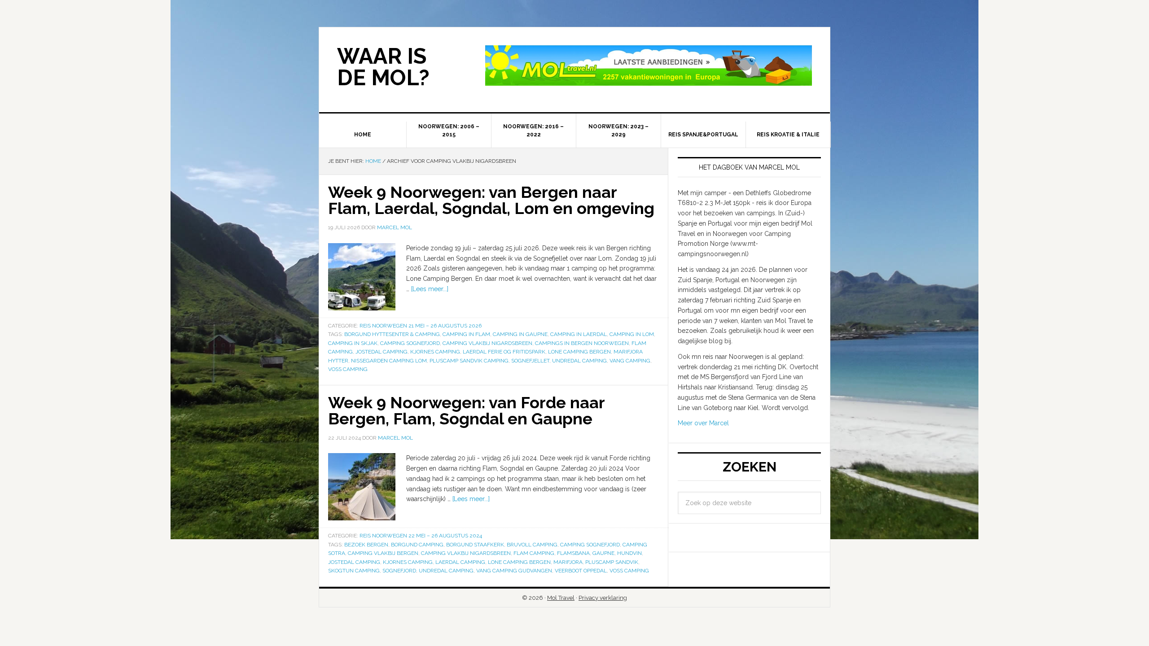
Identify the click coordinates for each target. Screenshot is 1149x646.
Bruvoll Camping (532, 544)
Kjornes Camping (435, 352)
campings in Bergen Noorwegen (582, 343)
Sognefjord (399, 570)
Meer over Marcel (703, 423)
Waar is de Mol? (383, 67)
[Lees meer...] (429, 288)
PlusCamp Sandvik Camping (469, 361)
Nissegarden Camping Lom (389, 361)
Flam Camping (533, 553)
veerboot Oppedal (581, 570)
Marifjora (568, 562)
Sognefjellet (530, 361)
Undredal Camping (579, 361)
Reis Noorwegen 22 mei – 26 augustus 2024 (421, 536)
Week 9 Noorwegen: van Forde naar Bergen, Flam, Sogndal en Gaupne (466, 410)
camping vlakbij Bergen (383, 553)
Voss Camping (348, 369)
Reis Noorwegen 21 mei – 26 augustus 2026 (421, 326)
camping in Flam (466, 334)
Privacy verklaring (603, 597)
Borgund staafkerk (475, 544)
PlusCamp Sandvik (611, 562)
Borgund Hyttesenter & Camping (392, 334)
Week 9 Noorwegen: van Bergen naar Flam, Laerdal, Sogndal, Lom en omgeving (491, 200)
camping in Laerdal (578, 334)
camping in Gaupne (520, 334)
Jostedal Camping (381, 352)
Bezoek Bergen (366, 544)
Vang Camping (630, 361)
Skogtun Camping (354, 570)
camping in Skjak (352, 343)
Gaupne (603, 553)
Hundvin (629, 553)
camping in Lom (632, 334)
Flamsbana (573, 553)
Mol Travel (560, 597)
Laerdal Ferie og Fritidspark (504, 352)
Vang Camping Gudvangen (514, 570)
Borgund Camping (417, 544)
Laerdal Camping (460, 562)
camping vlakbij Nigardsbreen (487, 343)
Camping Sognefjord (410, 343)
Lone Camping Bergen (579, 352)
